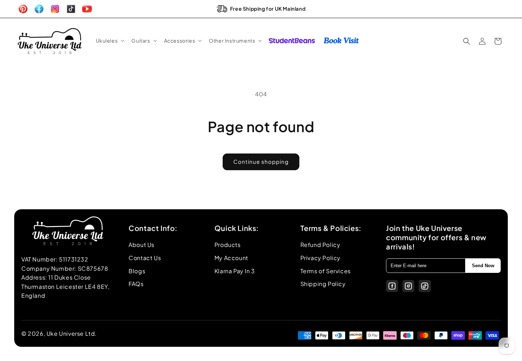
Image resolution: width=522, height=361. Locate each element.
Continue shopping (261, 161)
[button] (109, 40)
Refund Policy (320, 244)
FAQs (136, 283)
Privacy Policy (320, 258)
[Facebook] (392, 286)
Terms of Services (325, 271)
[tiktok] (425, 286)
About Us (141, 244)
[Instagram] (408, 286)
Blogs (137, 271)
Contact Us (145, 258)
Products (227, 244)
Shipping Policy (323, 283)
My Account (231, 258)
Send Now (483, 265)
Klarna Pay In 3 (234, 271)
